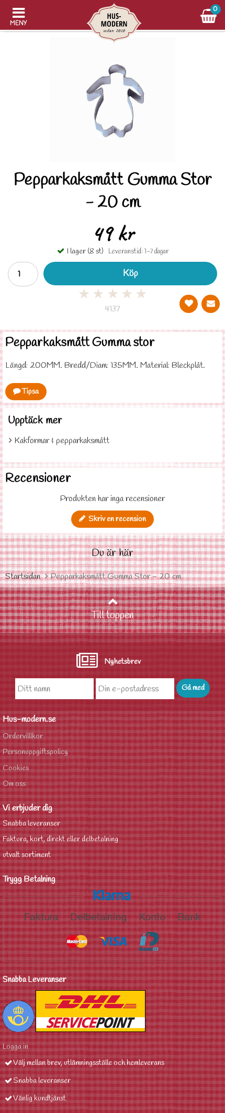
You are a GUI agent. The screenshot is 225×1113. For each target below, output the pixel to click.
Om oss (14, 784)
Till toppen (112, 615)
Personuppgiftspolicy (35, 752)
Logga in (15, 1047)
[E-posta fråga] (210, 304)
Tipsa (29, 392)
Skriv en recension (115, 519)
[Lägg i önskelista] (188, 304)
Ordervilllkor (23, 736)
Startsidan (22, 576)
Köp (130, 274)
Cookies (16, 768)
